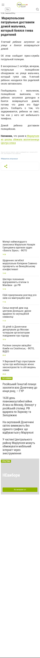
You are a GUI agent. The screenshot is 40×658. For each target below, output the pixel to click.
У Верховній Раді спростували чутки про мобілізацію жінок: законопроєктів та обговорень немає (19, 366)
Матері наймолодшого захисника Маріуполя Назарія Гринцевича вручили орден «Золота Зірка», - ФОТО (19, 246)
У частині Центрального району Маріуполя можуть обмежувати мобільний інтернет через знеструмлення (19, 446)
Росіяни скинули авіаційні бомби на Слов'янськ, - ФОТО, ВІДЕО (18, 348)
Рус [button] (7, 9)
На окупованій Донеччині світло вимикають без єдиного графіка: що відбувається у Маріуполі (18, 427)
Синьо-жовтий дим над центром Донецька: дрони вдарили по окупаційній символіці (17, 312)
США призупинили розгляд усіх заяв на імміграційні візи (20, 297)
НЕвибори (11, 475)
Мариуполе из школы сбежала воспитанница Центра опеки (20, 139)
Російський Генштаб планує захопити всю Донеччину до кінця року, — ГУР (20, 387)
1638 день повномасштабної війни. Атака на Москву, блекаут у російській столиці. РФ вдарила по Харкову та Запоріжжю (19, 406)
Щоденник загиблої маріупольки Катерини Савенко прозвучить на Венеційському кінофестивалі (20, 265)
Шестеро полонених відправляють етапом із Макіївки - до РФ (16, 282)
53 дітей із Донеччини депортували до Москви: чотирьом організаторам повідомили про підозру (16, 331)
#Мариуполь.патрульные (9, 159)
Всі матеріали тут (20, 490)
